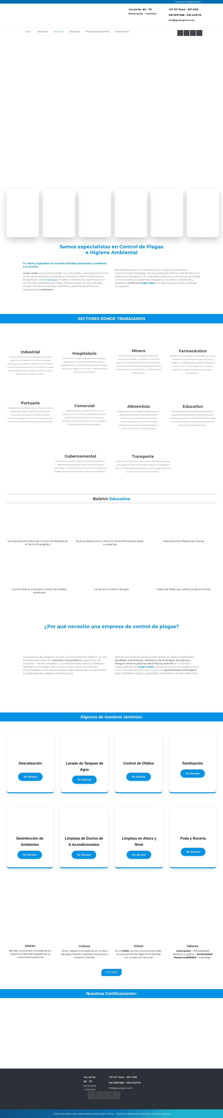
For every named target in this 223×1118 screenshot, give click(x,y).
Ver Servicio (30, 776)
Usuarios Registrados (187, 1)
